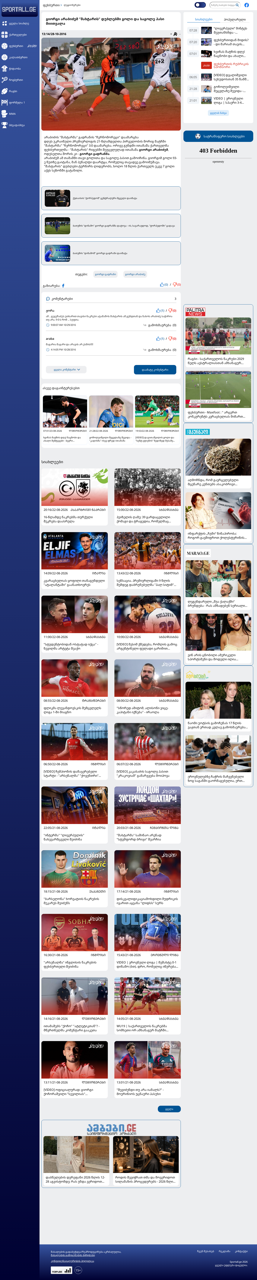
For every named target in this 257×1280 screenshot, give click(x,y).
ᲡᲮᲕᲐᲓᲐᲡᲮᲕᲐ (169, 509)
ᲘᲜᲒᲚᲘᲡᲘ (171, 573)
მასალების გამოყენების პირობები (73, 1255)
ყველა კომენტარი (65, 369)
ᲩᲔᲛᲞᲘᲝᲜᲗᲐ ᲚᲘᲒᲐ (164, 827)
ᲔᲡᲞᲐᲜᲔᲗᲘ (97, 891)
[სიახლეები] (111, 1129)
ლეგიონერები (72, 5)
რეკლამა (224, 1251)
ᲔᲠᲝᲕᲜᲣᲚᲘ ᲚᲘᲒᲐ (165, 954)
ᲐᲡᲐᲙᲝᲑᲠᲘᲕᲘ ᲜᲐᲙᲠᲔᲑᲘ (88, 509)
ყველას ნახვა (218, 113)
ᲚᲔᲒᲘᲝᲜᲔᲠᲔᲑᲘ (167, 764)
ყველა (169, 1109)
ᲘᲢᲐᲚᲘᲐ (99, 573)
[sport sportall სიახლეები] (246, 5)
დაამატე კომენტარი (155, 369)
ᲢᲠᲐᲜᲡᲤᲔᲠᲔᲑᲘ (94, 700)
